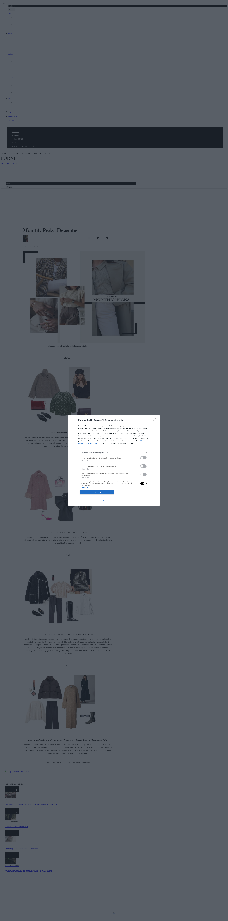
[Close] (155, 420)
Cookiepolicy (127, 501)
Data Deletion (101, 501)
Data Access (114, 501)
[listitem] (114, 452)
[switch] (143, 457)
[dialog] (114, 460)
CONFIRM (97, 492)
